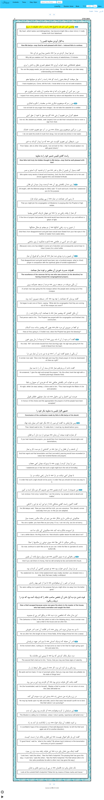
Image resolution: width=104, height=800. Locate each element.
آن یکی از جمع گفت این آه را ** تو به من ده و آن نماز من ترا (52, 354)
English (91, 11)
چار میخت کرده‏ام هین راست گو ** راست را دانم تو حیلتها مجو (52, 79)
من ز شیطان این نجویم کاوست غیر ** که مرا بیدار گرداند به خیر (52, 141)
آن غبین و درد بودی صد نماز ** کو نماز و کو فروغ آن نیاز (50, 256)
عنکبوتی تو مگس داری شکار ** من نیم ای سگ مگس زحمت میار (52, 518)
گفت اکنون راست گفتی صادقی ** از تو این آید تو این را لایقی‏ (52, 504)
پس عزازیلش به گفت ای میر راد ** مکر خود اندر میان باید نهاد (50, 423)
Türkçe (96, 11)
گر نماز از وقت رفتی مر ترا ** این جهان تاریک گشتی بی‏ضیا (52, 213)
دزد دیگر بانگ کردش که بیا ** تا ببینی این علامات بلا (52, 656)
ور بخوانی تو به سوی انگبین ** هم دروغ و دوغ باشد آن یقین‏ (50, 557)
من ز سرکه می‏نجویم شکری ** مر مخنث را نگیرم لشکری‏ (50, 103)
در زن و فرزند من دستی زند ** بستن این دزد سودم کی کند (52, 696)
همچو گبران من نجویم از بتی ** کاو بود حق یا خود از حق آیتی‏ (52, 115)
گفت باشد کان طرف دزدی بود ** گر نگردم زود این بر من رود (52, 682)
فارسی (101, 11)
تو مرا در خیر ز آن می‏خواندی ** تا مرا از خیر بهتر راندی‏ (52, 583)
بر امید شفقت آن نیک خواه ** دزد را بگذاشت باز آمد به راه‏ (52, 722)
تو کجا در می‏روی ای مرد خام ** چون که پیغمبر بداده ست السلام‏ (52, 327)
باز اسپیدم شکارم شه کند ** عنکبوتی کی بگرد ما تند (52, 530)
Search (59, 2)
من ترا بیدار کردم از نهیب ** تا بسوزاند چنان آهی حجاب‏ (52, 463)
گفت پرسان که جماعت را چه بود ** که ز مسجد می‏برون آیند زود (52, 299)
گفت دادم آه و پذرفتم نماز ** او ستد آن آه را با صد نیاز (52, 368)
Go (95, 6)
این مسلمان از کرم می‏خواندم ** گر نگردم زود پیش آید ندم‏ (50, 711)
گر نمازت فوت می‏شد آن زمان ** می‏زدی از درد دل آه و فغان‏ (52, 435)
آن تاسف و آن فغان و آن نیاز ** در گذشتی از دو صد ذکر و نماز (52, 449)
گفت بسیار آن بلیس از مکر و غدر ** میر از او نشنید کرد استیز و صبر (52, 170)
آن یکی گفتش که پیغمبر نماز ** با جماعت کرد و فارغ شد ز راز (52, 313)
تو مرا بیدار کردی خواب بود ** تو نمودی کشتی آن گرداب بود (52, 568)
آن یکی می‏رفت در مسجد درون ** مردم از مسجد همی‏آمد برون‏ (52, 284)
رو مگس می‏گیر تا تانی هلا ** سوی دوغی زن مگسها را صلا (52, 542)
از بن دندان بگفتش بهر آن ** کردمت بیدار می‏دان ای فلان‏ (50, 184)
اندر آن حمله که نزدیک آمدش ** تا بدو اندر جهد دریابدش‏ (50, 641)
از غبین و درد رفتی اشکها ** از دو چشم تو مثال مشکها (52, 227)
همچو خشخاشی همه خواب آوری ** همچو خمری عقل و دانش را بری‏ (52, 65)
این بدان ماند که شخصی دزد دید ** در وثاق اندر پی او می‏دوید (52, 615)
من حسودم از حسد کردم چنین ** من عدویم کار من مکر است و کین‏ (50, 490)
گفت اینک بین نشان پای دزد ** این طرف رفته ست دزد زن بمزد (52, 751)
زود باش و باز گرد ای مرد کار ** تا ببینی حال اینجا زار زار (52, 668)
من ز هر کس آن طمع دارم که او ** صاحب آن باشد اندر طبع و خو (52, 91)
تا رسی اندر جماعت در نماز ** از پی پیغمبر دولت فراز (52, 199)
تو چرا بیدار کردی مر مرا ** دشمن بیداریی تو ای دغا (52, 53)
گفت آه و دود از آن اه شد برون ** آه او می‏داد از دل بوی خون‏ (50, 339)
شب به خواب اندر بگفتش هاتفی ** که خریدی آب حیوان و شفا (52, 382)
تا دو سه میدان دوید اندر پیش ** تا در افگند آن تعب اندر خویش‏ (52, 629)
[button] (16, 2)
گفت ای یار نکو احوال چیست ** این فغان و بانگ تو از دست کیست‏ (52, 737)
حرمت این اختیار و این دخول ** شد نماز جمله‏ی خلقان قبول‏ (52, 397)
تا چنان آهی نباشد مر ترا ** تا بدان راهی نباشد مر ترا (52, 475)
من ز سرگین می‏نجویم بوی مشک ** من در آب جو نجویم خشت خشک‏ (52, 129)
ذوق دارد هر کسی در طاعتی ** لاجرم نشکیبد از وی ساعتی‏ (52, 242)
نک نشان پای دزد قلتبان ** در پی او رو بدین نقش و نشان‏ (52, 768)
